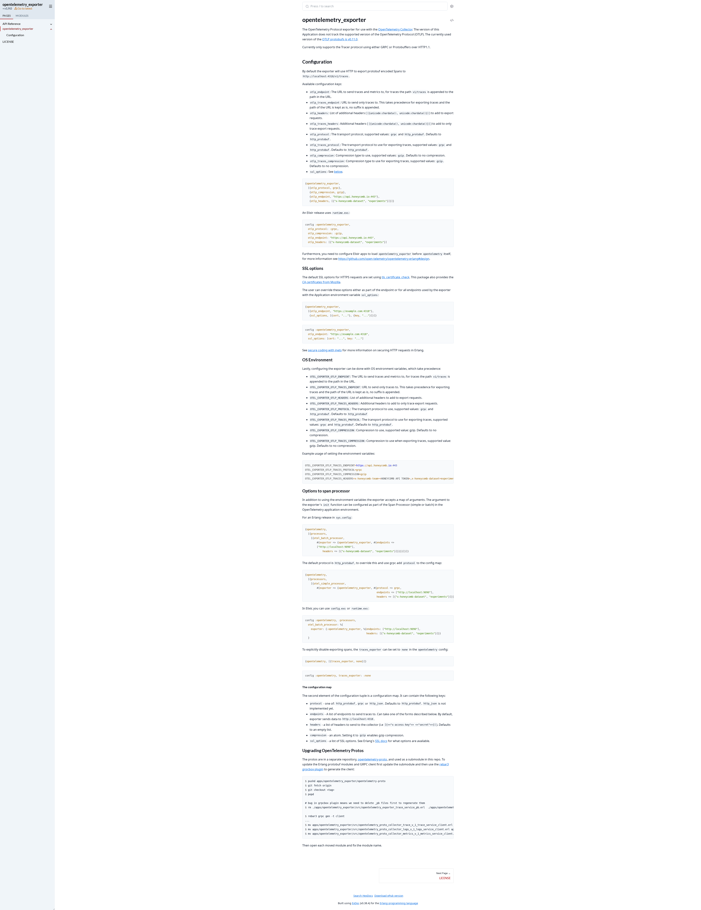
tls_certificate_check (395, 277)
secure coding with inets (325, 350)
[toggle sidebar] (50, 5)
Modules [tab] (22, 15)
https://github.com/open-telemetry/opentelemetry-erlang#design (383, 259)
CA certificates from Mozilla (321, 282)
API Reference (11, 23)
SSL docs (381, 741)
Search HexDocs (363, 895)
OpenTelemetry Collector (395, 29)
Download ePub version (388, 895)
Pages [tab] (7, 15)
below (338, 172)
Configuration (15, 35)
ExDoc (355, 903)
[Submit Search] (306, 6)
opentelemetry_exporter (23, 4)
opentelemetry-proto (372, 759)
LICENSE (8, 41)
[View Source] (452, 17)
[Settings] (452, 6)
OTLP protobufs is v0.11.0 (339, 39)
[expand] (51, 24)
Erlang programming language (399, 903)
